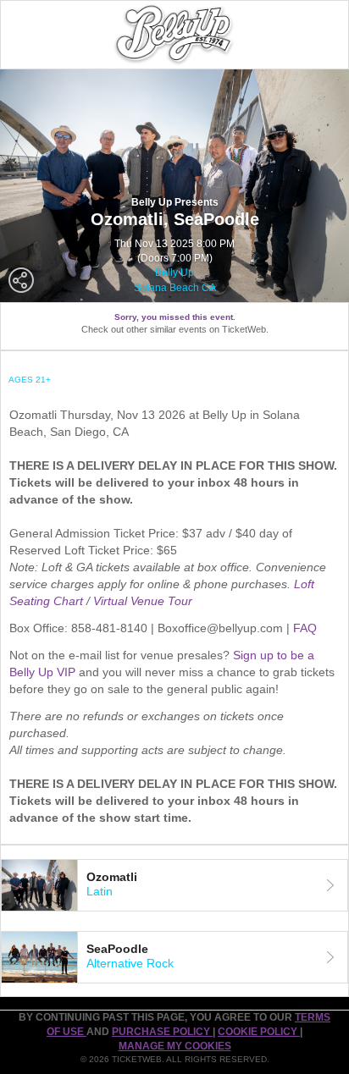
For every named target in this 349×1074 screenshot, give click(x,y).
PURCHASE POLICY (162, 1032)
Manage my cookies (175, 1046)
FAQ (305, 628)
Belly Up (174, 272)
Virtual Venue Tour (142, 601)
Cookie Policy (259, 1032)
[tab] (174, 885)
